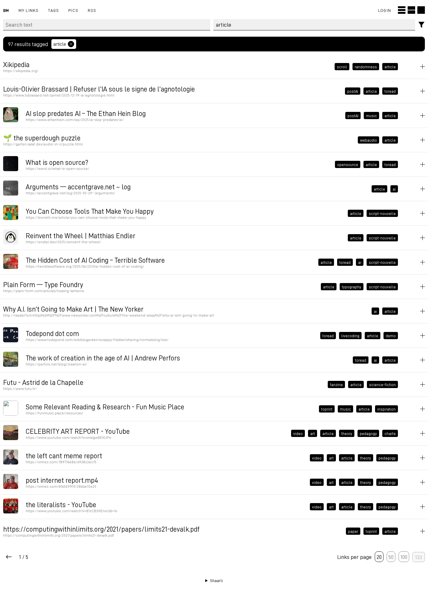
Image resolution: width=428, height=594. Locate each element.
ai (394, 189)
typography (351, 286)
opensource (347, 164)
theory (346, 433)
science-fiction (382, 384)
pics (73, 10)
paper (353, 531)
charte (390, 433)
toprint (326, 409)
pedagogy (368, 433)
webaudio (368, 140)
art (312, 433)
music (371, 115)
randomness (366, 66)
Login (384, 10)
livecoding (350, 335)
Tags (53, 10)
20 (379, 556)
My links (28, 10)
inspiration (386, 409)
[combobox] (314, 24)
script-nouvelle (382, 213)
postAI (352, 91)
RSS (92, 10)
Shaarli (216, 580)
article (59, 44)
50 (391, 556)
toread (390, 91)
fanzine (336, 384)
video (298, 433)
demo (391, 335)
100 (403, 556)
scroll (342, 66)
